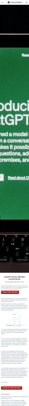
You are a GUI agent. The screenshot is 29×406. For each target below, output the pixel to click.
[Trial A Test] (10, 293)
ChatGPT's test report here (15, 307)
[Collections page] (11, 389)
